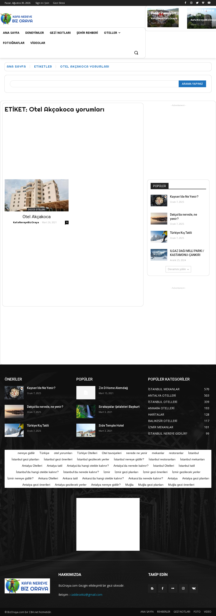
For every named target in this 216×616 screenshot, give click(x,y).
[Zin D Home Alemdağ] (85, 392)
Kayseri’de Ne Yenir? (184, 196)
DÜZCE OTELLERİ (36, 209)
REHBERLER (163, 611)
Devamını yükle (177, 269)
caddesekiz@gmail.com (86, 595)
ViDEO (207, 611)
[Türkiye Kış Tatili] (159, 236)
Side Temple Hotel (111, 425)
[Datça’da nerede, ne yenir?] (159, 218)
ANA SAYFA (147, 611)
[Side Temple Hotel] (85, 430)
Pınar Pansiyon (163, 13)
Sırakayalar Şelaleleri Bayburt (119, 406)
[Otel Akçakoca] (37, 195)
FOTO (197, 611)
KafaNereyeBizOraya (164, 18)
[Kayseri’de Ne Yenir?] (159, 200)
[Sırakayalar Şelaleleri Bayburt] (85, 411)
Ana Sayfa (16, 66)
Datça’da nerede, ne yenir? (45, 406)
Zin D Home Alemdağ (113, 388)
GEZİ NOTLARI (182, 611)
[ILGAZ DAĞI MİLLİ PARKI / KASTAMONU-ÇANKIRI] (159, 255)
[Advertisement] (83, 18)
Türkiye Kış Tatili (181, 232)
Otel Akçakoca (37, 216)
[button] (136, 53)
